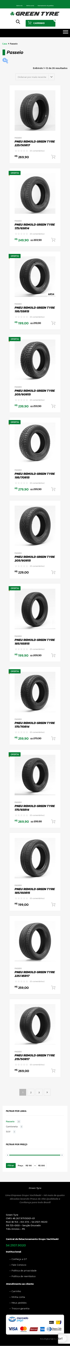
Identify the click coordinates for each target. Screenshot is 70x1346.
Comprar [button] (53, 157)
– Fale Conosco (17, 1265)
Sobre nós (19, 6)
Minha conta (30, 6)
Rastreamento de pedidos (46, 6)
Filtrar (11, 1165)
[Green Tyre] (35, 15)
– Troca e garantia (19, 1308)
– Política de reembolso (22, 1276)
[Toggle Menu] (65, 33)
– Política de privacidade (23, 1270)
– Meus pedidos (18, 1303)
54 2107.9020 (16, 1245)
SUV (8, 1131)
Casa (4, 43)
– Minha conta (17, 1297)
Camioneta (12, 1126)
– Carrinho (15, 1291)
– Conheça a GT (18, 1259)
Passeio (18, 137)
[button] (44, 1338)
